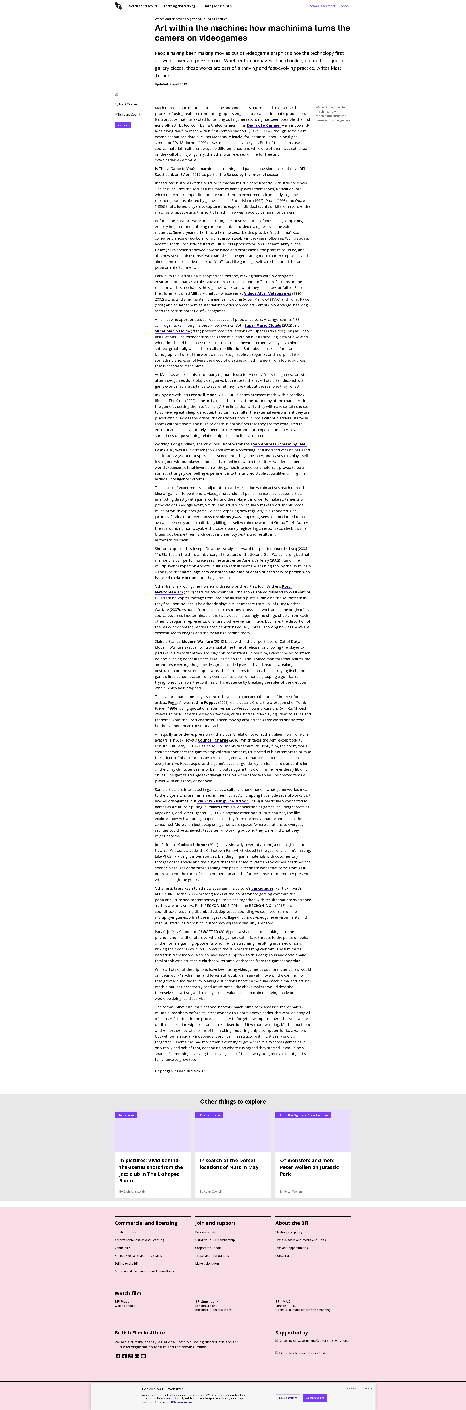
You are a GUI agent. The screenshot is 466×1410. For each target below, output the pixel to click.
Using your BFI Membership (215, 1240)
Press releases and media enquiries (300, 1240)
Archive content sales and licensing (139, 1240)
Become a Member (321, 6)
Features (221, 19)
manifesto (233, 374)
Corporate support (208, 1248)
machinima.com (248, 1007)
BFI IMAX (282, 1301)
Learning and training (179, 6)
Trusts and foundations (212, 1255)
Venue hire (122, 1248)
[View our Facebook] (124, 1357)
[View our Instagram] (130, 1357)
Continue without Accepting (359, 1388)
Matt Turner (128, 104)
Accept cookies (315, 1397)
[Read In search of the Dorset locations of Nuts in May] (233, 1154)
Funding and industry (217, 6)
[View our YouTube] (143, 1357)
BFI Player (123, 1301)
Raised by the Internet (246, 174)
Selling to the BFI (127, 1263)
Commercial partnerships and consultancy (145, 1271)
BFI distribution (126, 1232)
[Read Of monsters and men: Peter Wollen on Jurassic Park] (313, 1154)
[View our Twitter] (118, 1357)
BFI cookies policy (182, 1401)
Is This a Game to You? (175, 168)
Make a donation (207, 1263)
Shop (345, 6)
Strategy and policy (288, 1232)
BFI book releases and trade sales (138, 1255)
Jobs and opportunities (291, 1248)
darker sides (262, 888)
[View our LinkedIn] (137, 1357)
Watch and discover (142, 6)
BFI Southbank (206, 1301)
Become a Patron (207, 1232)
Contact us (282, 1255)
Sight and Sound (199, 19)
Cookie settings (288, 1397)
